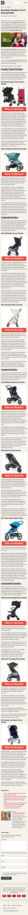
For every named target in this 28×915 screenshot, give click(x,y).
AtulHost (19, 816)
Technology (8, 7)
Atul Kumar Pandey (18, 813)
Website (3, 867)
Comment (4, 839)
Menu (25, 2)
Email (2, 861)
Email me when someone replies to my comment (15, 852)
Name (3, 855)
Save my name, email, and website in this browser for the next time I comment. (15, 874)
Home (2, 7)
